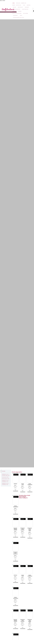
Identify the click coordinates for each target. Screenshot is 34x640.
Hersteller (20, 7)
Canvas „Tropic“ (22, 484)
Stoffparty (15, 15)
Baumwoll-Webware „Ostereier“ (15, 529)
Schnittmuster (25, 9)
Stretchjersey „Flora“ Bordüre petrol (30, 529)
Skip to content (2, 0)
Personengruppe (16, 9)
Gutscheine (25, 13)
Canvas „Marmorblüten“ (15, 506)
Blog (21, 15)
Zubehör (14, 11)
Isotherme (15, 483)
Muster (14, 7)
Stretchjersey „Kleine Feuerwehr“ (22, 529)
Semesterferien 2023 (5, 477)
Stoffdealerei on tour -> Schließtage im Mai (5, 484)
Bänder (19, 11)
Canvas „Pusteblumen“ (29, 484)
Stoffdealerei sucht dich (18, 17)
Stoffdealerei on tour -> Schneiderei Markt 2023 (5, 475)
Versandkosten (22, 491)
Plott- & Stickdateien (16, 13)
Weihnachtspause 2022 (5, 478)
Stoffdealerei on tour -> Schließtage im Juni (5, 481)
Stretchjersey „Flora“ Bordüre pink (15, 553)
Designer (27, 7)
